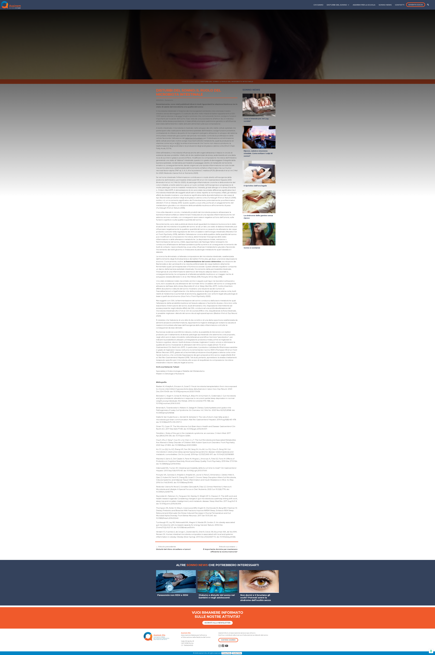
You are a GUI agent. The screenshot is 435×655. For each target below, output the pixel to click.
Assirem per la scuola (364, 5)
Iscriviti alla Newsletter (217, 623)
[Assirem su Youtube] (226, 646)
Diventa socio (415, 5)
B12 (178, 143)
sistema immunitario (194, 138)
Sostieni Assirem (228, 640)
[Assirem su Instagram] (219, 646)
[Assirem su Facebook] (223, 646)
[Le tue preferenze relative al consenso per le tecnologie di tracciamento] (431, 651)
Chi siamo (318, 5)
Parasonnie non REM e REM (172, 595)
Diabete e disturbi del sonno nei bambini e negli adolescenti (217, 596)
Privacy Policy (226, 653)
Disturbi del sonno (337, 5)
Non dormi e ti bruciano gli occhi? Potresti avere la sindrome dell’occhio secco (255, 598)
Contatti (399, 5)
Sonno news (385, 5)
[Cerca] (428, 4)
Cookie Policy (237, 653)
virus (180, 116)
